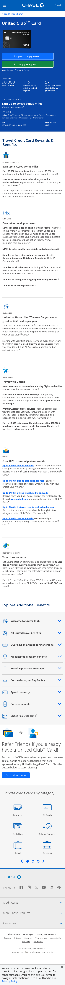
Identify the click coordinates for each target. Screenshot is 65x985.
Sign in (60, 5)
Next (43, 861)
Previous (21, 861)
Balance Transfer (47, 833)
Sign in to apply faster (35, 56)
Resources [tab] (34, 923)
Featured (18, 814)
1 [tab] (27, 861)
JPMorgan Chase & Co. (47, 934)
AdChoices (38, 941)
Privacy (17, 938)
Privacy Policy (9, 981)
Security (28, 938)
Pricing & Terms (22, 70)
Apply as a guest (36, 64)
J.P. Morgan (28, 934)
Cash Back (18, 833)
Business (47, 852)
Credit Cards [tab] (34, 902)
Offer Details (7, 70)
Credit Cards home (13, 14)
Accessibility (55, 938)
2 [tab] (33, 861)
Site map (26, 941)
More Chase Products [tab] (34, 913)
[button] (62, 967)
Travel (19, 852)
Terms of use (41, 938)
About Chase (14, 934)
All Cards (47, 814)
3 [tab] (38, 861)
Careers (7, 938)
